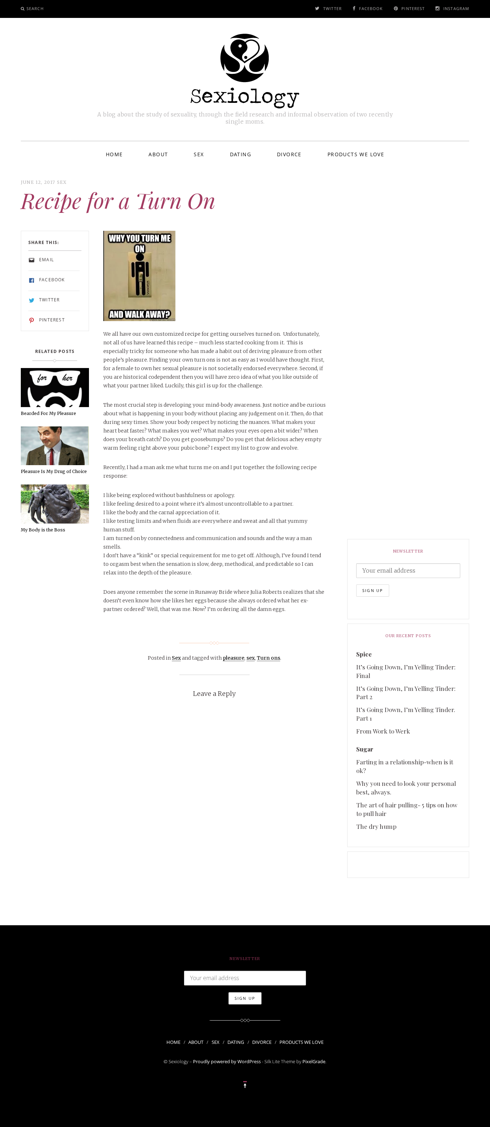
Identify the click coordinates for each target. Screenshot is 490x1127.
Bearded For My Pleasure (48, 413)
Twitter (332, 8)
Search (35, 8)
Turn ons (268, 658)
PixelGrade (313, 1061)
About (158, 154)
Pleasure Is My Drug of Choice (54, 471)
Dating (240, 154)
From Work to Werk (383, 731)
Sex (199, 154)
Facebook (371, 8)
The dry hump (376, 826)
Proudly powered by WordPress (227, 1061)
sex (250, 658)
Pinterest (413, 8)
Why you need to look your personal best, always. (406, 787)
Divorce (289, 154)
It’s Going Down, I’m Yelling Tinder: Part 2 (406, 692)
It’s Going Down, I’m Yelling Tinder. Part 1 (405, 714)
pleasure (233, 658)
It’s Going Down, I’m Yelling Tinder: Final (406, 671)
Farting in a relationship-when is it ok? (404, 766)
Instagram (456, 8)
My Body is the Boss (43, 530)
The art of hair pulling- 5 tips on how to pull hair (406, 809)
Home (114, 154)
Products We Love (356, 154)
